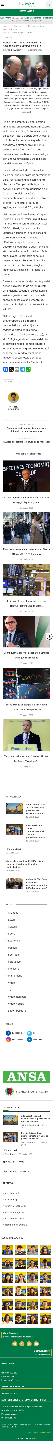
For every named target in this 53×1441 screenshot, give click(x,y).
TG (9, 989)
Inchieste (13, 968)
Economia (18, 26)
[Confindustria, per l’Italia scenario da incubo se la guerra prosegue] (26, 632)
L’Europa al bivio (14, 849)
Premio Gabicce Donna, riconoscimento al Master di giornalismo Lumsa (35, 831)
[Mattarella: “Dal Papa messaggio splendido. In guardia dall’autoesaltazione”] (14, 883)
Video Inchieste (17, 996)
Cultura (12, 926)
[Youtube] (36, 1343)
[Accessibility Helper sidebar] (49, 636)
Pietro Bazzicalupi (31, 1125)
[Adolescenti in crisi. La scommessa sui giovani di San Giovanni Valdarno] (14, 808)
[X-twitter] (29, 1343)
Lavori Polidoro (17, 1010)
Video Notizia (16, 1003)
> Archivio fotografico (15, 1205)
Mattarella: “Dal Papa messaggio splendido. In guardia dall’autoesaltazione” (36, 883)
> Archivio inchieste (13, 1218)
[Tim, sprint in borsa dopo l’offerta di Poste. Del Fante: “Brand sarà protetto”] (26, 735)
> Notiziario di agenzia (15, 1224)
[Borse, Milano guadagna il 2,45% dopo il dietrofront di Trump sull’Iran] (26, 683)
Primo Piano (15, 975)
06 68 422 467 (11, 1393)
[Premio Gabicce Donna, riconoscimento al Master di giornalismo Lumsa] (14, 829)
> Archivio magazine (14, 1212)
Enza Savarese (29, 1142)
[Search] (49, 4)
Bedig (35, 1438)
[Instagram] (21, 1343)
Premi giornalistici (9, 1414)
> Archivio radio (11, 1193)
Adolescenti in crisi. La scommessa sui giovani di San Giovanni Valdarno (36, 809)
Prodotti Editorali (8, 1418)
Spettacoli (14, 954)
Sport (11, 933)
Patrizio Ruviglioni (13, 50)
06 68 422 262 (11, 1373)
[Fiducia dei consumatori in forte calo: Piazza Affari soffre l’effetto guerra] (26, 528)
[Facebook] (14, 1343)
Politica (12, 947)
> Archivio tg (10, 1199)
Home (5, 26)
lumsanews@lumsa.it (11, 1380)
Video (11, 982)
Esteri (11, 919)
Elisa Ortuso (10, 1154)
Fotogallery (14, 961)
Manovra (8, 381)
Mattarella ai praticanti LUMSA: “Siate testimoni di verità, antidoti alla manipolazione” (25, 864)
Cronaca (13, 912)
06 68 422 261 (7, 1376)
